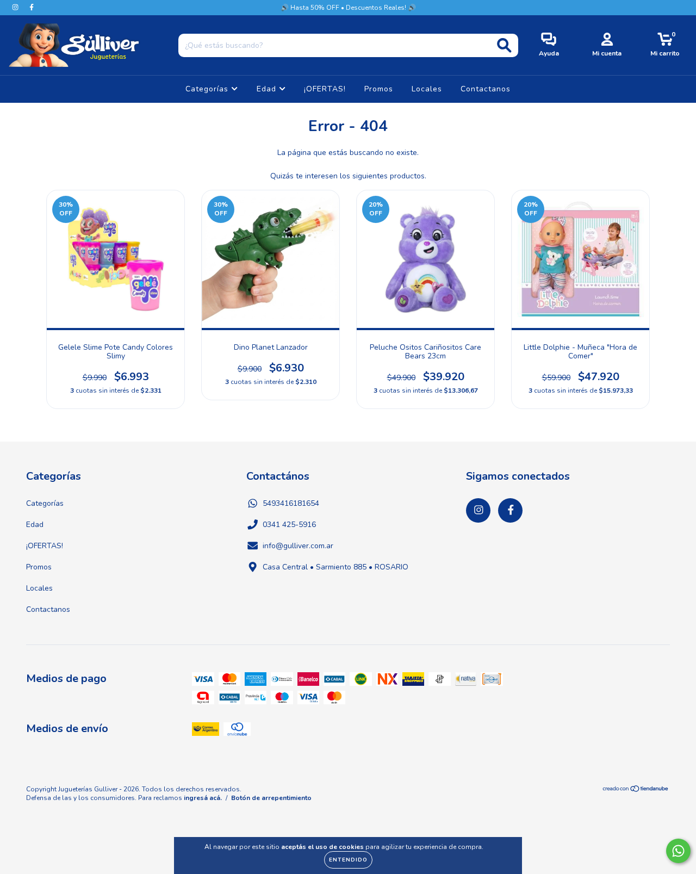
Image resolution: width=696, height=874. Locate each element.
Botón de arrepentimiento (271, 798)
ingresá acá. (203, 798)
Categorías (208, 89)
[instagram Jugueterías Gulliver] (16, 7)
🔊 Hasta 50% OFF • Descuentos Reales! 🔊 (348, 7)
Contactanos (486, 89)
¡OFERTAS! (325, 89)
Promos (378, 89)
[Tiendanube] (636, 790)
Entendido (348, 860)
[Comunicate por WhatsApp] (678, 851)
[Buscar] (504, 45)
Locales (427, 89)
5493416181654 (291, 503)
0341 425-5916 (289, 524)
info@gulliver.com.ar (298, 546)
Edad (268, 89)
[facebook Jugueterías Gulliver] (31, 7)
